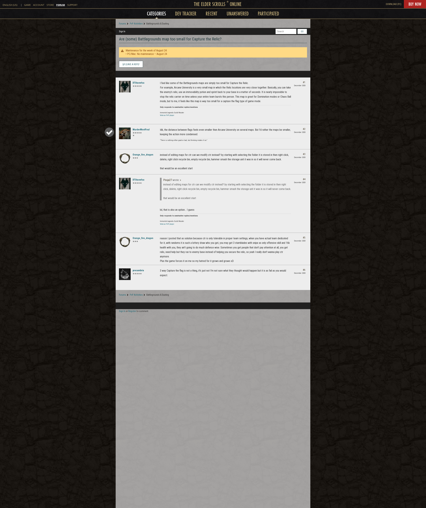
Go (302, 31)
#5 (304, 237)
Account (38, 4)
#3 (304, 154)
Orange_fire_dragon (143, 154)
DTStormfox (138, 82)
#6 (304, 270)
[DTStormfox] (125, 86)
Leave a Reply (132, 64)
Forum (60, 4)
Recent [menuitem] (211, 13)
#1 (304, 82)
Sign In (122, 31)
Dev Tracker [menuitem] (185, 13)
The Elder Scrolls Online (217, 4)
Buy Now (415, 4)
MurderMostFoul (141, 129)
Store (50, 4)
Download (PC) (393, 4)
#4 (304, 179)
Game (27, 4)
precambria (138, 270)
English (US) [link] (10, 4)
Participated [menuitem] (268, 13)
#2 (304, 129)
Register (132, 311)
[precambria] (125, 274)
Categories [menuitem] (156, 13)
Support (72, 4)
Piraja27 (167, 180)
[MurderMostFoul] (125, 133)
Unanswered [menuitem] (238, 13)
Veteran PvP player (167, 115)
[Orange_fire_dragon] (125, 158)
